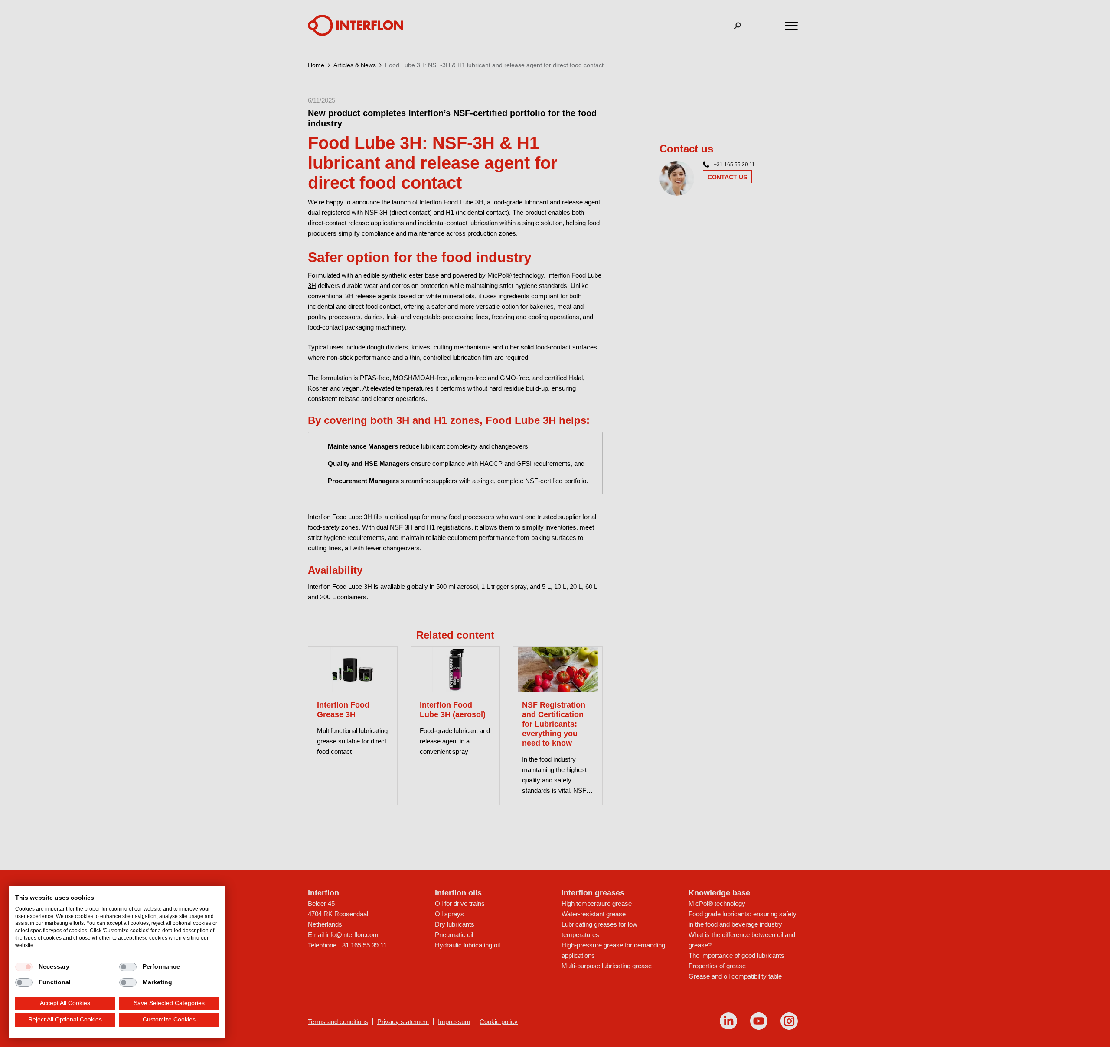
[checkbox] (24, 967)
